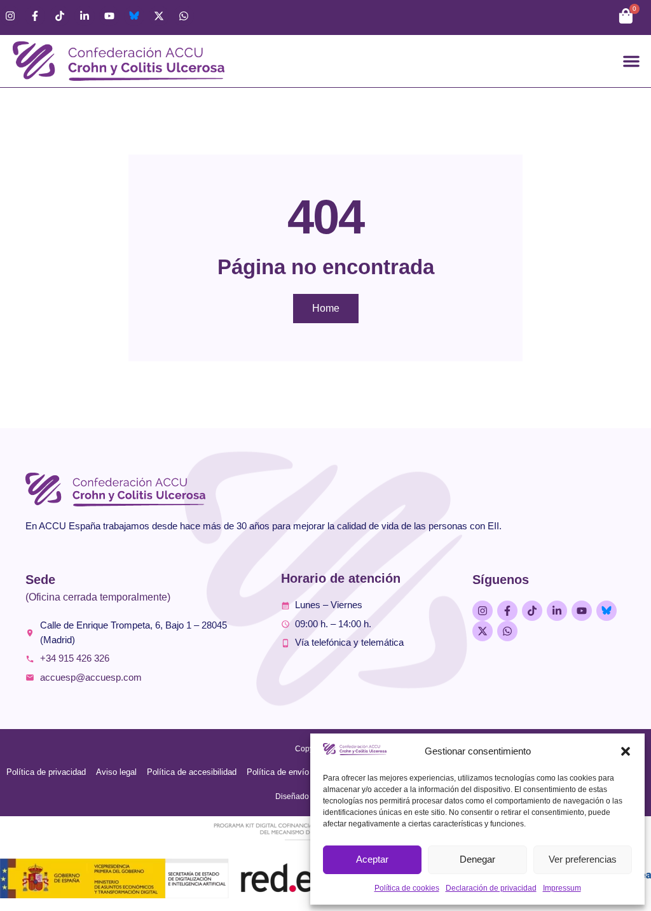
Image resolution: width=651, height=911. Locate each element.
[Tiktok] (60, 16)
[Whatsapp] (184, 16)
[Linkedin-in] (84, 16)
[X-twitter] (159, 16)
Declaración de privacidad (491, 888)
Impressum (562, 888)
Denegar (477, 859)
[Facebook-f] (35, 16)
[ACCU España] (134, 16)
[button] (625, 751)
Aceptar (372, 859)
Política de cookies (406, 888)
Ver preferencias (583, 859)
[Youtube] (109, 16)
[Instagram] (10, 16)
